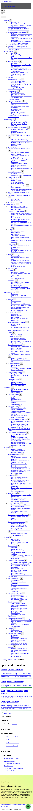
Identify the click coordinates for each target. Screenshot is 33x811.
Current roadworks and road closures (21, 213)
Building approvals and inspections (21, 142)
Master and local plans (17, 173)
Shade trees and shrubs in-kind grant (21, 443)
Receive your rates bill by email (20, 564)
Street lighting (15, 275)
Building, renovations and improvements (18, 133)
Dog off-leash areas (16, 315)
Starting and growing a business (20, 501)
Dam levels (14, 86)
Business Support (12, 493)
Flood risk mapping (16, 631)
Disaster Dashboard (9, 761)
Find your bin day (16, 63)
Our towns (14, 367)
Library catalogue (16, 301)
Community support (13, 394)
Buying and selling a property (16, 202)
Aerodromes (11, 280)
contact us (14, 724)
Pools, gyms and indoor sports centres (21, 341)
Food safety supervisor (17, 491)
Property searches (16, 179)
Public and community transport (20, 245)
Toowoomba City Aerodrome (19, 287)
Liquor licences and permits (19, 467)
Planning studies (15, 166)
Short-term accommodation (18, 525)
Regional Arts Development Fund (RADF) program (20, 439)
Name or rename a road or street (20, 260)
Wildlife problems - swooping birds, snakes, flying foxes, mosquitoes (21, 42)
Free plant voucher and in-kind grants (21, 575)
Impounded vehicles (16, 473)
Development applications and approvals (19, 135)
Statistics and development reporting (21, 175)
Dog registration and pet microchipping (18, 28)
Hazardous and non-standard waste (21, 69)
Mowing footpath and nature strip (20, 273)
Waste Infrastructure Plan (18, 75)
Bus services (14, 249)
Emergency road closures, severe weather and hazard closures (20, 220)
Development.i (12, 147)
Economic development (17, 506)
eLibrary (13, 302)
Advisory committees (17, 598)
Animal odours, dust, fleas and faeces (21, 38)
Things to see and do (13, 379)
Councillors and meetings (15, 593)
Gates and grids (15, 256)
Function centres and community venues (19, 354)
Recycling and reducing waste (19, 72)
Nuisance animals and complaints (17, 32)
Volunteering (14, 591)
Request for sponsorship (18, 442)
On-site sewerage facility (18, 112)
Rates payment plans (17, 568)
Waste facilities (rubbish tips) (19, 68)
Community (7, 387)
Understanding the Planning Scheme (21, 159)
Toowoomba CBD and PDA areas (20, 505)
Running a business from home (16, 522)
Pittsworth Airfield (16, 284)
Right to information (17, 609)
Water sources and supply (18, 81)
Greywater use (15, 110)
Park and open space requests (19, 318)
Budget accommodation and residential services (19, 527)
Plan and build (8, 119)
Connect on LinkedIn (12, 746)
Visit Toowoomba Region (11, 758)
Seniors (13, 398)
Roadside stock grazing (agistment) (17, 46)
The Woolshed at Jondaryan (12, 763)
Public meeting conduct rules (19, 599)
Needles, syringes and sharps (19, 415)
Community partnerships (18, 411)
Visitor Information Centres (18, 384)
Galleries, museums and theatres (17, 322)
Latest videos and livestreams (19, 638)
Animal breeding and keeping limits (18, 44)
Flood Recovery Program (18, 94)
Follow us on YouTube (13, 743)
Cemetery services (16, 349)
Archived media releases (18, 640)
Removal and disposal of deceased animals (19, 48)
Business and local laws (14, 454)
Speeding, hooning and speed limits (21, 262)
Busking (13, 456)
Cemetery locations (16, 348)
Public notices (15, 641)
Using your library (16, 308)
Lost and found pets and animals (17, 27)
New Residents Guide (17, 427)
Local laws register (16, 611)
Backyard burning (16, 656)
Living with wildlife (13, 49)
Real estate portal (16, 571)
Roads (9, 254)
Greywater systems (16, 114)
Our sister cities (15, 626)
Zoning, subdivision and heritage (17, 186)
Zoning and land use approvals (19, 190)
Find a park (14, 314)
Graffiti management (17, 409)
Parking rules (15, 234)
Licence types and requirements (20, 480)
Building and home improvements (17, 127)
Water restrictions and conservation (21, 84)
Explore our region (16, 382)
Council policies (15, 613)
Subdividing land (16, 187)
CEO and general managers (19, 605)
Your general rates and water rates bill (21, 562)
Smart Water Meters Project (18, 82)
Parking (10, 229)
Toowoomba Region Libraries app (20, 304)
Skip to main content (6, 1)
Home (4, 659)
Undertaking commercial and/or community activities (20, 461)
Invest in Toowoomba (14, 503)
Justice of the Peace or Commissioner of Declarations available (21, 556)
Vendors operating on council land (20, 468)
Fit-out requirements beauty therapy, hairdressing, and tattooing (21, 470)
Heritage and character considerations (21, 189)
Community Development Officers (21, 426)
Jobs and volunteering (14, 578)
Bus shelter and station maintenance (21, 250)
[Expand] (10, 20)
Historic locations (16, 365)
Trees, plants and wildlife (15, 372)
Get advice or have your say (19, 139)
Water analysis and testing (15, 89)
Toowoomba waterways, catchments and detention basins (21, 96)
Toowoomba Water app (17, 87)
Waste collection (15, 71)
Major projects (15, 199)
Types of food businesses (18, 481)
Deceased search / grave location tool (21, 346)
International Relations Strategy (20, 624)
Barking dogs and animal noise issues (21, 34)
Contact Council (12, 546)
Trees (12, 377)
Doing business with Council (19, 533)
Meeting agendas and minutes (19, 596)
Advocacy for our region (18, 614)
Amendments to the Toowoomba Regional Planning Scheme (20, 164)
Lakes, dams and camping (18, 339)
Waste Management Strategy (19, 74)
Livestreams (14, 635)
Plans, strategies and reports (19, 608)
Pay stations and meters (17, 231)
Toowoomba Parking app (18, 235)
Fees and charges (16, 144)
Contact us (14, 547)
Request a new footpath (17, 272)
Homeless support (16, 399)
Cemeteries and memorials (15, 345)
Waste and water (8, 51)
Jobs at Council (15, 580)
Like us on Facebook (12, 737)
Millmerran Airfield (16, 285)
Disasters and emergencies (18, 408)
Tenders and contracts (17, 535)
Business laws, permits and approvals (18, 515)
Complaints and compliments (19, 551)
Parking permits (15, 232)
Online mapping (15, 630)
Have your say (15, 558)
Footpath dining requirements (19, 477)
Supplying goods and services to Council (19, 530)
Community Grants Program (19, 437)
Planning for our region (14, 172)
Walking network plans (17, 278)
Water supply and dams (14, 79)
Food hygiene (11, 475)
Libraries (10, 299)
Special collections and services (20, 307)
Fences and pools (16, 180)
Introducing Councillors (17, 595)
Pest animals (14, 40)
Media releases (15, 637)
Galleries (13, 325)
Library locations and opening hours (21, 305)
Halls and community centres (19, 358)
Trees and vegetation (17, 182)
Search (2, 13)
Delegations (14, 606)
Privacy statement (5, 804)
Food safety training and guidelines (21, 483)
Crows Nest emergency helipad (20, 282)
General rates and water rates (16, 560)
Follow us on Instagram (13, 740)
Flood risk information (17, 93)
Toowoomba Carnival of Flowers (13, 768)
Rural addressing (12, 268)
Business (6, 447)
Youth (13, 396)
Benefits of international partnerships (21, 620)
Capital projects (15, 200)
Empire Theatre (15, 324)
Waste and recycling (13, 61)
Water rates (11, 77)
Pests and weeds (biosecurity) (19, 375)
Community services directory (19, 424)
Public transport (12, 244)
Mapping (10, 628)
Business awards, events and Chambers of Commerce (19, 498)
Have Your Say (8, 766)
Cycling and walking (17, 342)
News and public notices (14, 633)
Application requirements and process (21, 141)
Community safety (13, 406)
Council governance (13, 602)
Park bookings (15, 317)
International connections (15, 618)
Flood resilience (12, 91)
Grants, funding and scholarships (17, 432)
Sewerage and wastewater (15, 101)
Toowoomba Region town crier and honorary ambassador (21, 369)
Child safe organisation (17, 417)
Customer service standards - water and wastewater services (18, 116)
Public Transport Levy (17, 252)
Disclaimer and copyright (18, 804)
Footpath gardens (16, 277)
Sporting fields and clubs (18, 338)
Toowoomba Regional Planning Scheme (19, 148)
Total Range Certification (11, 771)
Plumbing (14, 145)
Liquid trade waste (16, 109)
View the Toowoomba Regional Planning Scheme (20, 153)
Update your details (16, 549)
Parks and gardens (13, 312)
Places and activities (9, 292)
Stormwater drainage (13, 99)
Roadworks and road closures (16, 211)
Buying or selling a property (19, 570)
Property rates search (17, 573)
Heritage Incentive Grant (18, 445)
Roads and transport (9, 204)
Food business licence (17, 478)
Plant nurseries (15, 320)
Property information (13, 177)
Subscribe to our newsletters (19, 643)
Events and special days (17, 385)
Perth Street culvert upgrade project (21, 218)
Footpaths (10, 270)
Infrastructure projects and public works (19, 195)
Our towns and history (14, 363)
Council (6, 537)
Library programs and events (19, 310)
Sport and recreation (13, 336)
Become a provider (16, 334)
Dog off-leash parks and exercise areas (18, 30)
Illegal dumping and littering (19, 648)
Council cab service (16, 247)
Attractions (14, 381)
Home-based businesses (17, 523)
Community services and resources (17, 419)
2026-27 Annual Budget (18, 603)
